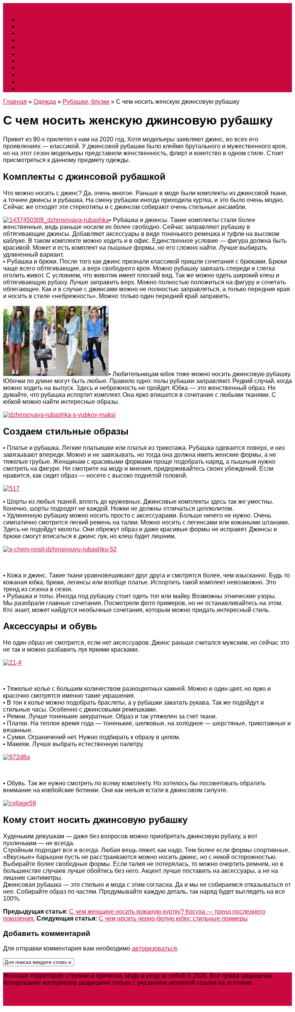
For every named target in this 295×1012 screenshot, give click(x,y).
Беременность (39, 74)
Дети (25, 81)
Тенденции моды (42, 26)
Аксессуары (35, 68)
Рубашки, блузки (86, 101)
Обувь (27, 40)
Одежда (29, 54)
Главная (15, 101)
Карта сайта (272, 982)
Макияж (29, 88)
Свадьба (30, 33)
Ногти (26, 47)
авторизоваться (154, 948)
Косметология (38, 61)
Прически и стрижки (46, 19)
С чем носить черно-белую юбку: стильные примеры (173, 918)
